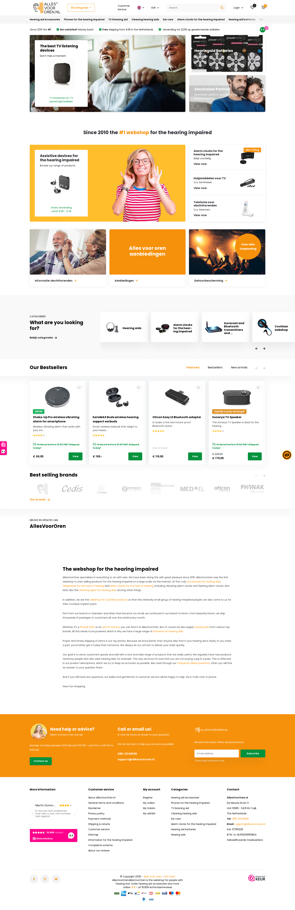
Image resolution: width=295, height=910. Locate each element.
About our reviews (99, 850)
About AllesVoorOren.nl (101, 797)
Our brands (38, 499)
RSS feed (170, 876)
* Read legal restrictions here (209, 760)
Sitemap (93, 834)
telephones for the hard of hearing (83, 586)
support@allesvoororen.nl (136, 759)
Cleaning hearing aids (145, 19)
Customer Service (124, 7)
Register (148, 797)
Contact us (41, 761)
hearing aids (201, 627)
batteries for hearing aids (168, 631)
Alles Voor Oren (153, 876)
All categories (79, 7)
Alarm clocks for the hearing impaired (201, 19)
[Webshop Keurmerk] (256, 878)
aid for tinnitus (111, 627)
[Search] (222, 8)
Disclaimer (94, 808)
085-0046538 (127, 754)
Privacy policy (96, 813)
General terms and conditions (106, 803)
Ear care (168, 19)
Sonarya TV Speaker (227, 417)
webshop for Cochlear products (109, 599)
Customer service (99, 829)
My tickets (149, 808)
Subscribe (253, 753)
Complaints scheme (100, 845)
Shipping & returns (99, 824)
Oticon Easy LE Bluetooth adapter (176, 417)
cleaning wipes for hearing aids (97, 590)
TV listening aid (118, 19)
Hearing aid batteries (242, 19)
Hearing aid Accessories (45, 19)
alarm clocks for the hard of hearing (131, 586)
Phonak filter (87, 627)
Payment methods (99, 818)
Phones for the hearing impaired (84, 19)
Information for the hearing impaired (110, 840)
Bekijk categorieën (42, 337)
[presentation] (256, 349)
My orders (149, 803)
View (76, 456)
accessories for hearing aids (203, 581)
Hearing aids (178, 834)
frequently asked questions (193, 663)
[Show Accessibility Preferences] (287, 455)
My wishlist (149, 813)
